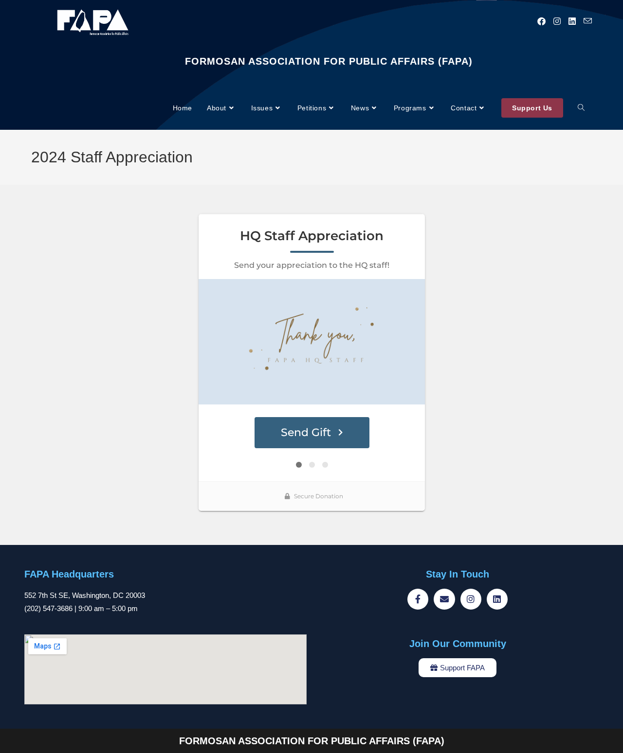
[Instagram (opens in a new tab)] (557, 21)
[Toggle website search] (581, 108)
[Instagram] (470, 599)
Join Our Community (457, 643)
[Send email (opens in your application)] (588, 21)
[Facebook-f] (417, 599)
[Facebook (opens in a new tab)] (541, 21)
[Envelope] (444, 599)
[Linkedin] (497, 599)
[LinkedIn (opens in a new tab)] (572, 21)
